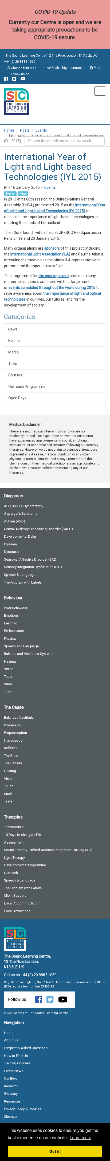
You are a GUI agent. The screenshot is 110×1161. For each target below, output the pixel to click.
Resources (12, 1101)
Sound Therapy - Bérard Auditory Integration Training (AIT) (48, 850)
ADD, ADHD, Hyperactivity (23, 506)
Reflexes (10, 748)
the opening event (53, 276)
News (23, 193)
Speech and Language (21, 646)
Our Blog (10, 1078)
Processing (12, 725)
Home (9, 130)
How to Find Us (16, 1056)
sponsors (52, 248)
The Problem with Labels (23, 582)
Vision (9, 669)
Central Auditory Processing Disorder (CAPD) (38, 529)
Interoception (14, 740)
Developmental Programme (25, 865)
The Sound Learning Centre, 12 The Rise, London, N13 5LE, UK (51, 55)
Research (11, 1086)
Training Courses (17, 1063)
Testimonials (13, 827)
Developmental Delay (20, 536)
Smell (8, 684)
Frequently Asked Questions (26, 1048)
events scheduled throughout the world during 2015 (52, 287)
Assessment (13, 842)
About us (11, 1040)
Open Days (17, 398)
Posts (25, 130)
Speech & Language (19, 575)
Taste (8, 692)
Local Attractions (17, 911)
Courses (15, 375)
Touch (8, 677)
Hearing (10, 661)
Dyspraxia (11, 552)
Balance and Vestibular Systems (28, 654)
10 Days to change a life (22, 835)
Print (96, 68)
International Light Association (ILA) (40, 254)
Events (41, 130)
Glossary (11, 1094)
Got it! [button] (55, 1151)
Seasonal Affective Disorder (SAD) (31, 559)
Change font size (23, 68)
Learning (10, 623)
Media (13, 352)
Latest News (13, 1071)
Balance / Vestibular (19, 717)
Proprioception (15, 733)
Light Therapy (14, 858)
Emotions (11, 615)
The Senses (13, 763)
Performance (14, 631)
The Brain (11, 756)
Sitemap (10, 1117)
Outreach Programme (26, 386)
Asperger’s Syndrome (20, 513)
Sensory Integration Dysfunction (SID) (33, 567)
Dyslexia (10, 544)
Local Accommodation (22, 903)
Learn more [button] (80, 1137)
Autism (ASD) (14, 521)
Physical (10, 638)
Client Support (15, 896)
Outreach (11, 873)
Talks (12, 363)
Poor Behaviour (15, 608)
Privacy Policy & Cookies (22, 1109)
